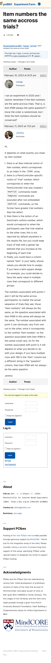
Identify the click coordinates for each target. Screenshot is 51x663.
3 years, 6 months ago (20, 56)
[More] (39, 4)
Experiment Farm (24, 4)
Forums (26, 46)
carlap (10, 35)
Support (33, 46)
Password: (9, 410)
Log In (10, 422)
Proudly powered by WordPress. (28, 651)
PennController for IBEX (12, 46)
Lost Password (10, 464)
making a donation (19, 547)
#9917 (43, 75)
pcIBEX (7, 4)
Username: (9, 403)
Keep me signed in (14, 416)
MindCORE (34, 539)
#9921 (43, 126)
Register (8, 460)
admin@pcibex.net (22, 507)
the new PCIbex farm (22, 535)
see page (18, 513)
